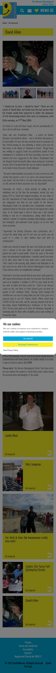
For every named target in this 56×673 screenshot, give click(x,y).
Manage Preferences (28, 345)
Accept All (28, 338)
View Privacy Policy (10, 350)
